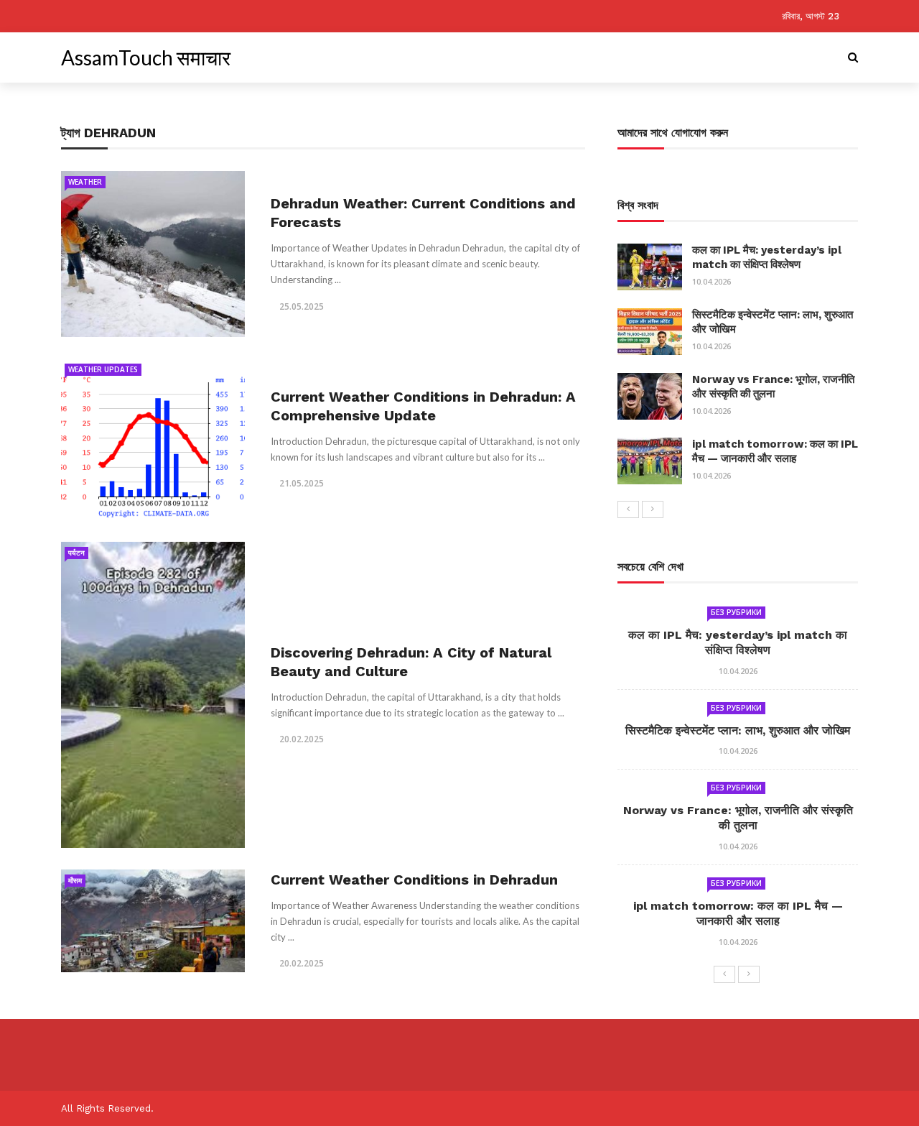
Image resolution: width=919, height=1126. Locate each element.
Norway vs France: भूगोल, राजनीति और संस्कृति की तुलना (773, 386)
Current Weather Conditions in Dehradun (414, 879)
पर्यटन (76, 553)
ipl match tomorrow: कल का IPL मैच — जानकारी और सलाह (775, 451)
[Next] (652, 509)
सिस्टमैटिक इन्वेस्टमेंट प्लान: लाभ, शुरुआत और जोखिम (737, 730)
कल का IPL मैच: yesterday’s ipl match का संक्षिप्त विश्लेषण (766, 257)
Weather (85, 182)
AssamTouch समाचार (145, 57)
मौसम (75, 880)
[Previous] (628, 509)
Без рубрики (736, 612)
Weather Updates (103, 369)
